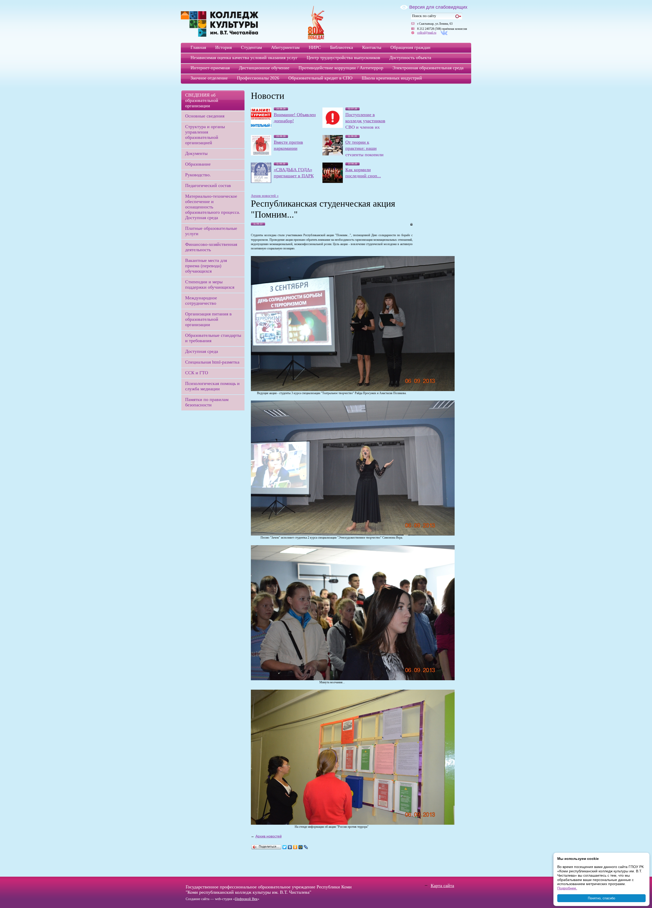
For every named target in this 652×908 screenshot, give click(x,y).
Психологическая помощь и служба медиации (212, 386)
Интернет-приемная (210, 67)
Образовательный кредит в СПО (320, 78)
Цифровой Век (246, 899)
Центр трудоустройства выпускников (343, 57)
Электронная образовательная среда (428, 67)
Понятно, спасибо (601, 898)
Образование (198, 164)
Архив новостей (268, 836)
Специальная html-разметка (212, 362)
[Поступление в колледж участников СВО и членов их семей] (332, 127)
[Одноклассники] (295, 847)
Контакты (371, 47)
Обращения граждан (410, 47)
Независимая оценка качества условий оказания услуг (244, 57)
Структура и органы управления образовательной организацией (205, 134)
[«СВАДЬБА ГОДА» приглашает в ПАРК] (261, 182)
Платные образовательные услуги (211, 231)
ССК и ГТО (196, 372)
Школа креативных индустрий (392, 78)
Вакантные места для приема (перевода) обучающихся (206, 266)
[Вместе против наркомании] (261, 154)
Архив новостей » (265, 196)
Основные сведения (204, 115)
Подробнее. (567, 888)
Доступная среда (201, 351)
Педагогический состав (208, 185)
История (223, 47)
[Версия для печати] (411, 223)
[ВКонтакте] (290, 847)
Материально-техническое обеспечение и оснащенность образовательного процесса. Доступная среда (212, 207)
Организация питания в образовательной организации (208, 319)
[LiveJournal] (306, 847)
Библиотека (341, 47)
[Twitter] (284, 847)
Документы (196, 153)
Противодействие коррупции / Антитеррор (340, 67)
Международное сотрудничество (201, 300)
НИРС (315, 47)
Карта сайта (442, 885)
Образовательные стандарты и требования (213, 338)
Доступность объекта (410, 57)
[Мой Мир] (300, 847)
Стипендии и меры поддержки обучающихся (209, 284)
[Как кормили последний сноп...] (332, 182)
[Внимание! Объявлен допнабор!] (261, 127)
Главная (198, 47)
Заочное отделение (209, 78)
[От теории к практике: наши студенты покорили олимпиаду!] (332, 154)
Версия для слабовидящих (438, 7)
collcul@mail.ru (426, 32)
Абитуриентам (285, 47)
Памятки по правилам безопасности (206, 402)
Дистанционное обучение (264, 67)
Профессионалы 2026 (258, 78)
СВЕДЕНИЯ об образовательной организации (201, 100)
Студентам (251, 47)
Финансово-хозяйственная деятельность (211, 247)
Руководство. (198, 174)
